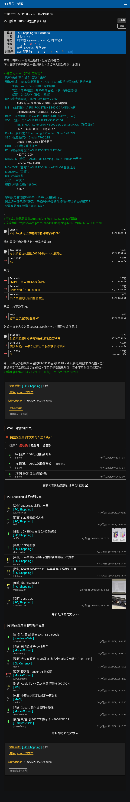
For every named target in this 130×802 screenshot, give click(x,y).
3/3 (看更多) (24, 51)
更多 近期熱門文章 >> (65, 614)
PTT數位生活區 (12, 14)
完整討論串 (17, 437)
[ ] (23, 509)
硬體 (28, 386)
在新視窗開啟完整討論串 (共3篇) (65, 485)
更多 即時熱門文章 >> (65, 733)
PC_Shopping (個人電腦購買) (37, 14)
